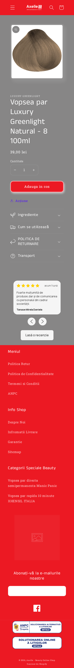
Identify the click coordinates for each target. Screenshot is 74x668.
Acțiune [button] (21, 201)
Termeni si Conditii (23, 383)
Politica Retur (19, 364)
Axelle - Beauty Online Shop (40, 660)
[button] (12, 8)
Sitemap (14, 452)
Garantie (15, 442)
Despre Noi (16, 422)
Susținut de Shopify (37, 664)
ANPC (12, 393)
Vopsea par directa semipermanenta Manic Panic (32, 483)
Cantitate (16, 161)
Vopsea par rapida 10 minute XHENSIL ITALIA (31, 498)
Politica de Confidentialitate (31, 374)
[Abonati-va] (61, 591)
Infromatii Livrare (22, 432)
